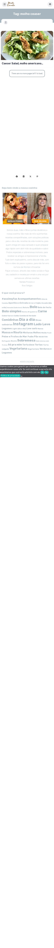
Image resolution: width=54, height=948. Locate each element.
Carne (42, 311)
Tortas (39, 344)
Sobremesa (26, 340)
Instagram (23, 324)
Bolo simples (11, 311)
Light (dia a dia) (19, 329)
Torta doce (28, 344)
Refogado (6, 341)
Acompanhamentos (29, 298)
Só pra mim (15, 344)
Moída (44, 333)
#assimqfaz (9, 298)
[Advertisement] (27, 135)
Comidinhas (10, 319)
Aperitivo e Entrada (18, 303)
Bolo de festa (44, 307)
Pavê (49, 333)
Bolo (33, 307)
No (46, 372)
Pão (36, 336)
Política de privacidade (10, 376)
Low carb (32, 328)
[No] (21, 376)
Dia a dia (27, 319)
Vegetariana (18, 348)
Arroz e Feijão (34, 303)
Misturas (28, 332)
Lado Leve (42, 324)
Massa (40, 328)
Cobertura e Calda (10, 316)
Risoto (14, 341)
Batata (26, 307)
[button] (4, 4)
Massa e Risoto (12, 332)
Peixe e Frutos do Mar (14, 336)
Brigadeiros (32, 312)
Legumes (7, 328)
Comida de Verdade (27, 316)
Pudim (31, 337)
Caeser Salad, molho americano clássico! (21, 63)
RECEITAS (43, 337)
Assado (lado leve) (14, 307)
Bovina (24, 312)
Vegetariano (33, 349)
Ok (42, 372)
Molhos (37, 332)
